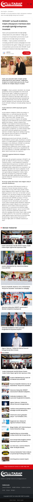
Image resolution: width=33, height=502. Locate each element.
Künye (8, 490)
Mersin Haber (13, 500)
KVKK (3, 490)
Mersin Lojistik (20, 500)
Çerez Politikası (6, 487)
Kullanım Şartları (25, 487)
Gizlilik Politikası (16, 487)
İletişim (13, 490)
